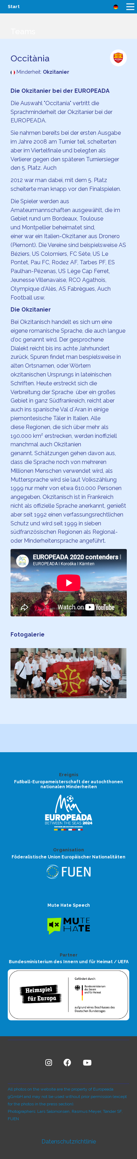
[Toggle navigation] (130, 6)
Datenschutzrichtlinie (68, 1141)
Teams (23, 31)
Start (14, 6)
